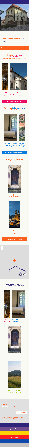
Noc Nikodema (14, 433)
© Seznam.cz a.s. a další (26, 278)
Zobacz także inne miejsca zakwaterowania (14, 152)
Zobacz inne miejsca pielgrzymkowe (14, 101)
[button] (14, 260)
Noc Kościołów (14, 437)
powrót (25, 38)
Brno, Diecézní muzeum (11, 39)
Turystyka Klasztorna (14, 429)
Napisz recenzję (21, 412)
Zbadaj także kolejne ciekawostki (14, 239)
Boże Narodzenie (14, 441)
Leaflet (22, 278)
